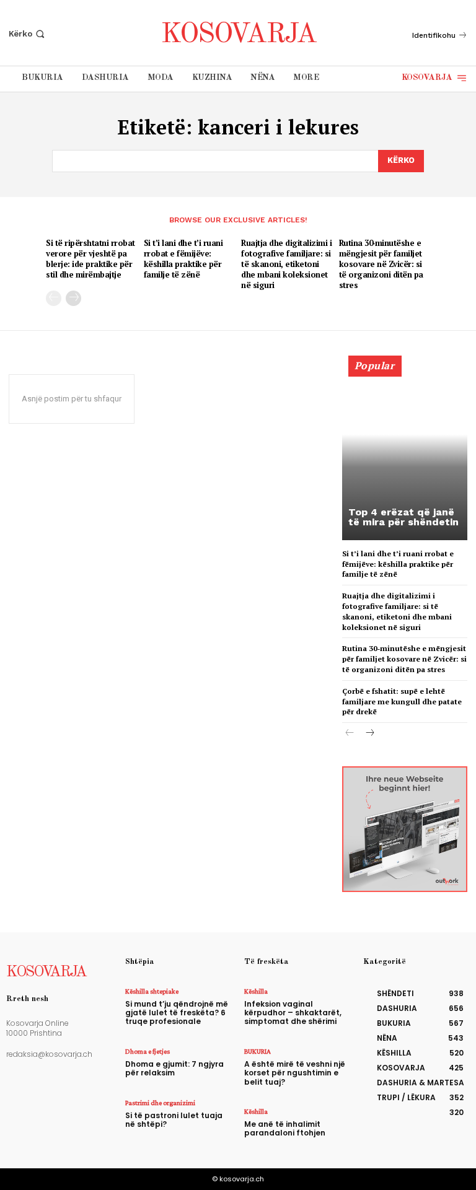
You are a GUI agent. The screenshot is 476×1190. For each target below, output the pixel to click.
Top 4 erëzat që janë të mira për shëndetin (403, 517)
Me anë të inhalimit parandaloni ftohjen (284, 1128)
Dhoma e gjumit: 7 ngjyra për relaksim (174, 1068)
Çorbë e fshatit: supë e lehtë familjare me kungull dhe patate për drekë (402, 701)
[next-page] (73, 298)
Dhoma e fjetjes (147, 1051)
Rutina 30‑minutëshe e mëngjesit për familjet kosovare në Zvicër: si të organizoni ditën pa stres (381, 264)
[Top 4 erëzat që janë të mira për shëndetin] (404, 453)
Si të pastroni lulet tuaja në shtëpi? (174, 1119)
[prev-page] (53, 298)
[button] (28, 34)
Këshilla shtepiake (151, 991)
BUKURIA (257, 1051)
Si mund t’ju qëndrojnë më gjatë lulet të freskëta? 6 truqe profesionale (176, 1013)
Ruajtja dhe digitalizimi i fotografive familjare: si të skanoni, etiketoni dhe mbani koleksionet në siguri (286, 264)
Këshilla (256, 991)
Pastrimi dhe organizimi (160, 1102)
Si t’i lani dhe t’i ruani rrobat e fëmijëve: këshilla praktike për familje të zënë (183, 258)
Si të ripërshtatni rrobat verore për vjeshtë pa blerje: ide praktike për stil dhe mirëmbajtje (90, 258)
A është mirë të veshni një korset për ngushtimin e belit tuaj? (294, 1073)
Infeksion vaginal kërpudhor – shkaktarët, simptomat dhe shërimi (293, 1013)
